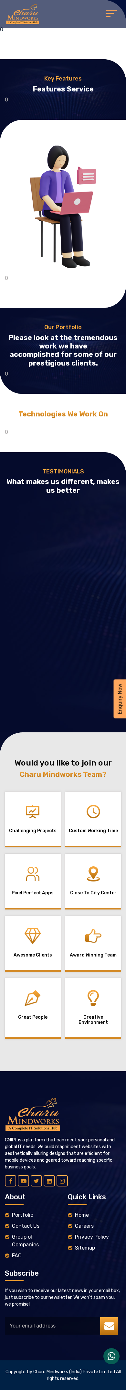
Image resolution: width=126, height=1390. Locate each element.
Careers (84, 1226)
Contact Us (25, 1226)
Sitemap (85, 1248)
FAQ (17, 1255)
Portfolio (22, 1215)
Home (82, 1215)
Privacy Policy (92, 1237)
